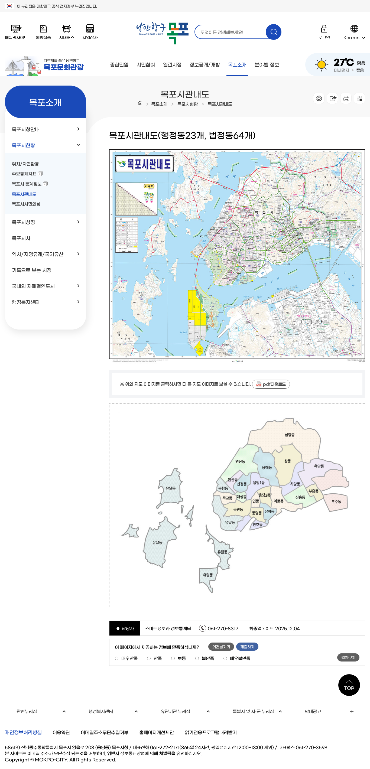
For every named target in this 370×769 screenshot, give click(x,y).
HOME (140, 104)
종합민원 (119, 64)
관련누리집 (47, 710)
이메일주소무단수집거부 (104, 732)
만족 (158, 658)
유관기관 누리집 (191, 710)
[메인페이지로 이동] (163, 33)
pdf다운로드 (274, 384)
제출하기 (247, 647)
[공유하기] (332, 98)
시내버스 (66, 37)
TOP (349, 688)
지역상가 (90, 37)
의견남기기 (221, 647)
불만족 (208, 658)
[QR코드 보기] (359, 98)
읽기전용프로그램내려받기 (211, 732)
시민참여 (146, 64)
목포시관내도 (220, 104)
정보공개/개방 (205, 64)
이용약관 (61, 732)
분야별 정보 (267, 64)
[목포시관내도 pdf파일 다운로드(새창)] (237, 152)
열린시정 (172, 64)
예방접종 (43, 37)
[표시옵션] (318, 98)
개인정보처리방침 (23, 732)
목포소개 (237, 64)
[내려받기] (346, 98)
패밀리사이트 (16, 37)
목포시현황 (187, 104)
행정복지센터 (119, 710)
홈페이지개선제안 (156, 732)
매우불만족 (240, 658)
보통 (182, 658)
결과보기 (348, 657)
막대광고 (313, 711)
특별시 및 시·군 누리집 (263, 710)
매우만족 (129, 658)
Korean (351, 37)
